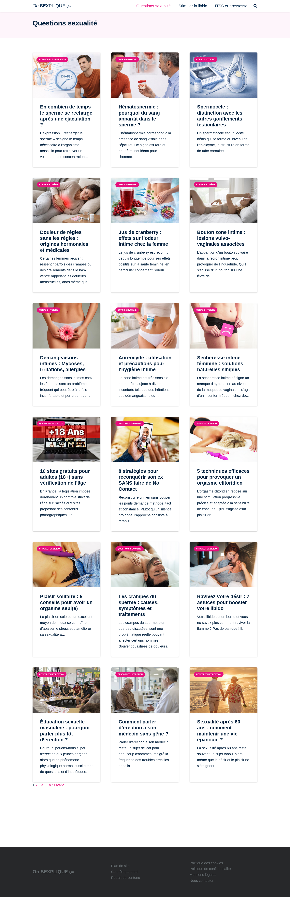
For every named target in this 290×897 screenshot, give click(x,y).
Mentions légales (203, 875)
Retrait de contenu (125, 878)
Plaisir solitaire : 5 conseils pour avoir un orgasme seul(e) (66, 602)
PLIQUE (52, 5)
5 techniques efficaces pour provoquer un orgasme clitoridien (223, 477)
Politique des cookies (206, 863)
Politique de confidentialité (210, 869)
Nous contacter (201, 881)
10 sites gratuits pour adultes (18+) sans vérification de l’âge (65, 477)
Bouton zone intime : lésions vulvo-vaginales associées (221, 238)
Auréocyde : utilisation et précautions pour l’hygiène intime (145, 363)
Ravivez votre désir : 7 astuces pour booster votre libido (223, 602)
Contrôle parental (124, 872)
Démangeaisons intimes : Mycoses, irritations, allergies (63, 363)
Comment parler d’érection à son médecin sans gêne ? (143, 727)
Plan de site (120, 866)
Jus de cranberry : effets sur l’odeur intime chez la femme (143, 238)
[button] (174, 6)
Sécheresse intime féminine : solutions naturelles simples (220, 363)
